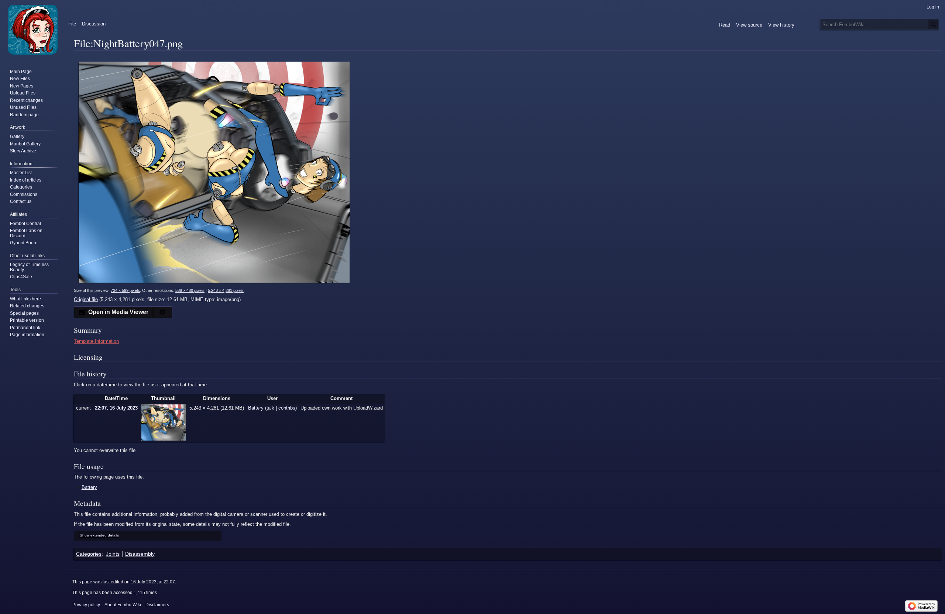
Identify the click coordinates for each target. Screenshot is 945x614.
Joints (113, 554)
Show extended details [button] (99, 535)
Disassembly (140, 554)
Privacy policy (86, 604)
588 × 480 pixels (190, 290)
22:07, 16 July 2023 (116, 408)
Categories (89, 554)
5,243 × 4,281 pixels (226, 290)
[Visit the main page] (32, 29)
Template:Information (96, 341)
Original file (86, 299)
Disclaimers (157, 604)
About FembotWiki (122, 604)
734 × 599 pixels (125, 290)
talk (270, 408)
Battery (89, 487)
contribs (286, 408)
